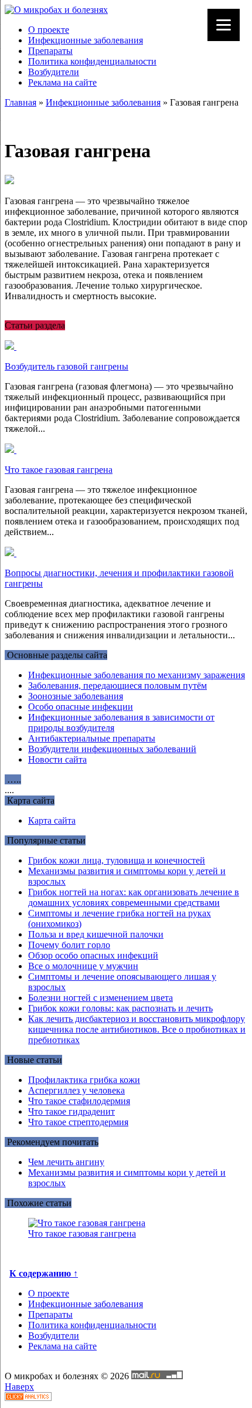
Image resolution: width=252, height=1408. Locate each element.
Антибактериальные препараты (91, 738)
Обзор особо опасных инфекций (93, 955)
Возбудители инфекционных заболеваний (112, 749)
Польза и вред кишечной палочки (96, 934)
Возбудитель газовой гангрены (66, 366)
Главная (20, 102)
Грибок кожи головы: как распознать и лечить (120, 1008)
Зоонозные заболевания (75, 696)
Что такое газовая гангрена (59, 470)
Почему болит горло (69, 945)
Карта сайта (52, 820)
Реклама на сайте (62, 82)
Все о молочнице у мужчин (83, 966)
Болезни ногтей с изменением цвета (100, 998)
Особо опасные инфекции (80, 707)
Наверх (19, 1387)
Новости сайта (57, 759)
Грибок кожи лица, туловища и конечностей (116, 860)
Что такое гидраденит (71, 1111)
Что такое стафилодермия (79, 1101)
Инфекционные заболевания (85, 40)
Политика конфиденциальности (92, 61)
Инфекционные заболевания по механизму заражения (136, 675)
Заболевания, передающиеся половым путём (117, 686)
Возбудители (53, 72)
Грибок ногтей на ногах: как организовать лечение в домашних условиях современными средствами (133, 897)
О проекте (48, 30)
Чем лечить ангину (66, 1162)
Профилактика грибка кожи (84, 1080)
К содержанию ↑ (43, 1273)
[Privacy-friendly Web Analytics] (28, 1398)
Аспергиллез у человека (76, 1090)
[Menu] (223, 25)
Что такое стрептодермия (78, 1122)
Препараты (50, 51)
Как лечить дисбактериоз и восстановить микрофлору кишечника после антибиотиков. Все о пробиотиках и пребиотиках (137, 1029)
